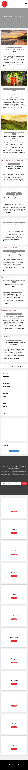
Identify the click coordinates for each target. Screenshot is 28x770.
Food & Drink (14, 195)
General (20, 47)
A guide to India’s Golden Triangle (14, 316)
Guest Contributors (6, 399)
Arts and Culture (6, 383)
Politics (4, 403)
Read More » (21, 108)
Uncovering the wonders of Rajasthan (14, 255)
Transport (5, 406)
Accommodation (8, 132)
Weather (4, 409)
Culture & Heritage (13, 89)
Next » (21, 366)
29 (18, 366)
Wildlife (4, 413)
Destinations (14, 47)
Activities (8, 47)
